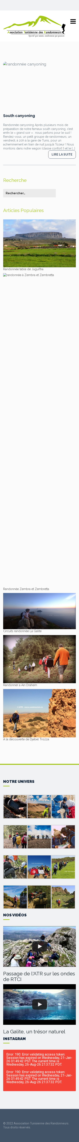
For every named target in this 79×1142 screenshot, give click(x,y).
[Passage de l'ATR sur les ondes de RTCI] (39, 946)
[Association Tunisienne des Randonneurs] (34, 26)
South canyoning (19, 115)
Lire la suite (62, 154)
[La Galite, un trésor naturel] (39, 1004)
